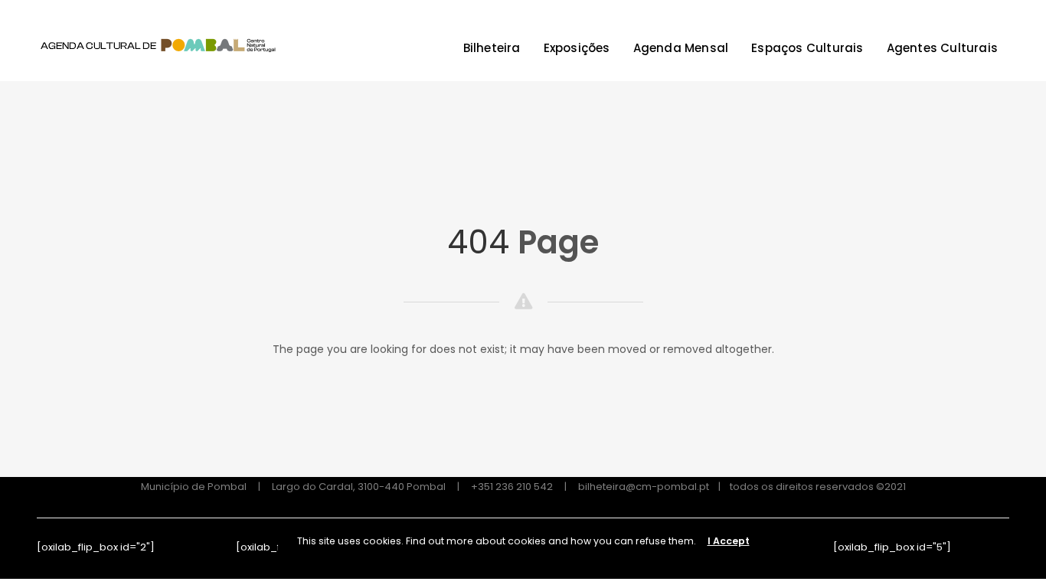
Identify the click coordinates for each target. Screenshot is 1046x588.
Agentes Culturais (942, 48)
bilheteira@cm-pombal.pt (643, 486)
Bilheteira (492, 48)
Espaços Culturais (807, 48)
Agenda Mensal (681, 48)
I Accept (729, 540)
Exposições (577, 48)
